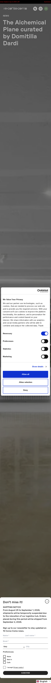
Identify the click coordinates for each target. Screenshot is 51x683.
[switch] (44, 341)
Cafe (8, 662)
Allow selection (25, 382)
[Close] (47, 601)
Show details (37, 366)
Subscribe (25, 673)
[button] (43, 681)
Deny (25, 390)
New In (9, 659)
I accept (15, 667)
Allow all (25, 374)
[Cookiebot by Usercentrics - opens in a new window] (37, 290)
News (9, 656)
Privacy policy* (18, 667)
